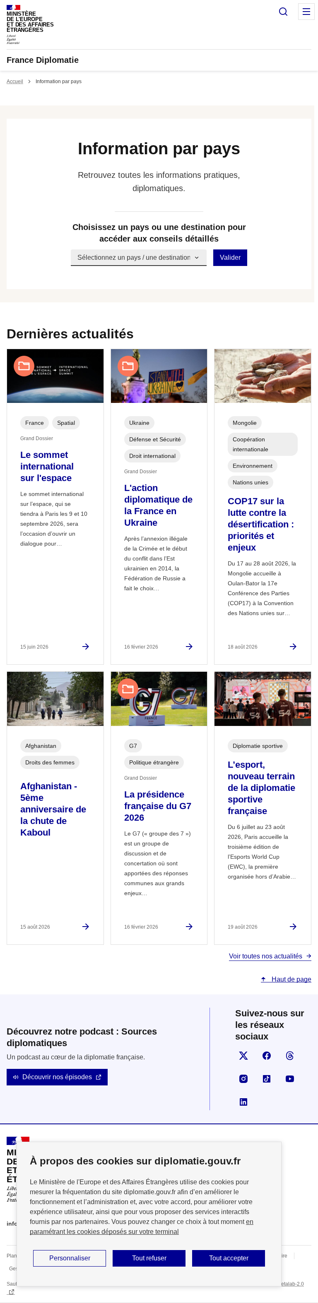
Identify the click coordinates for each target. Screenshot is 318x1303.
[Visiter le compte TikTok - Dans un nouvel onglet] (266, 1079)
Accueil (15, 81)
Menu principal (306, 11)
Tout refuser (149, 1258)
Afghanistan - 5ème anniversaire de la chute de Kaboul (53, 809)
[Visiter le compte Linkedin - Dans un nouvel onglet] (243, 1102)
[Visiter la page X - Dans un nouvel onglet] (243, 1055)
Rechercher (283, 11)
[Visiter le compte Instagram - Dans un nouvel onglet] (243, 1079)
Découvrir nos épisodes (57, 1076)
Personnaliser (69, 1258)
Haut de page (290, 979)
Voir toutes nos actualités (265, 956)
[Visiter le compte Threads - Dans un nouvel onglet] (290, 1055)
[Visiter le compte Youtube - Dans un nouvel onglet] (290, 1079)
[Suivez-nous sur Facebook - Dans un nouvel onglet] (266, 1055)
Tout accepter (228, 1258)
